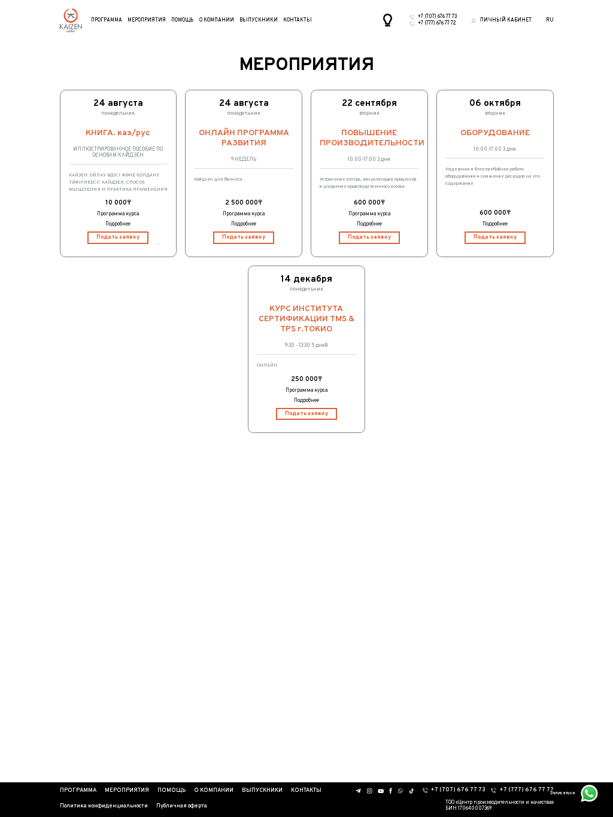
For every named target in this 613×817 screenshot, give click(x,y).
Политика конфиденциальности (104, 806)
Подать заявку (117, 237)
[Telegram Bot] (359, 790)
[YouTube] (381, 791)
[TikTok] (411, 791)
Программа (106, 20)
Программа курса (118, 214)
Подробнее (118, 224)
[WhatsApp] (400, 790)
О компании (216, 20)
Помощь (182, 20)
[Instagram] (369, 791)
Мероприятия (147, 20)
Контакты (297, 20)
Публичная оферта (181, 806)
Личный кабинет (506, 20)
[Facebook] (390, 791)
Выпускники (258, 20)
